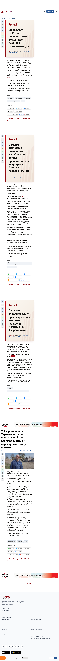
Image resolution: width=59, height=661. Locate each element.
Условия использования (36, 631)
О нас (32, 617)
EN (50, 658)
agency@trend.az (5, 610)
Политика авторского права (37, 636)
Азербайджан (11, 541)
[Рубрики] (56, 11)
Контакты (33, 621)
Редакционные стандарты (37, 623)
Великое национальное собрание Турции (18, 390)
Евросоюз (27, 98)
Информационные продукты (8, 634)
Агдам (25, 541)
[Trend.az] (6, 11)
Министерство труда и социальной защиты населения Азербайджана (18, 263)
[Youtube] (12, 646)
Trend (21, 75)
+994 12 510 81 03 (5, 608)
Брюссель (10, 98)
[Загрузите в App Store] (6, 652)
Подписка (4, 631)
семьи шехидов (12, 267)
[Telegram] (15, 646)
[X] (9, 646)
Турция (10, 388)
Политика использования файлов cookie (40, 638)
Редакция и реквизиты (36, 619)
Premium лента (5, 619)
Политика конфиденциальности (38, 634)
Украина (20, 541)
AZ (53, 658)
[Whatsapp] (3, 646)
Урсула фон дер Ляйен (13, 101)
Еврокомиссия (19, 98)
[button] (2, 21)
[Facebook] (6, 646)
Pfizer (23, 101)
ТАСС (9, 77)
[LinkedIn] (19, 646)
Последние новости (6, 617)
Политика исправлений (36, 626)
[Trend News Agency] (6, 597)
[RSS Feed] (22, 646)
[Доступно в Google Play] (16, 652)
